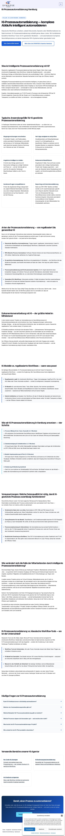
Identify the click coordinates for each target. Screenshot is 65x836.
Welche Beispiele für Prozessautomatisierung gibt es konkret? (22, 713)
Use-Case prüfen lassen (11, 43)
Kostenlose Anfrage (17, 829)
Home (4, 829)
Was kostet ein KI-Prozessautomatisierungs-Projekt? (20, 724)
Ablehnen (41, 829)
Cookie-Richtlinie (35, 833)
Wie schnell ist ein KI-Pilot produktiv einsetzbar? (18, 730)
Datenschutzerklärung (45, 833)
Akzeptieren (29, 829)
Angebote (8, 829)
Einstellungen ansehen (55, 829)
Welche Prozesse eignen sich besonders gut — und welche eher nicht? (25, 718)
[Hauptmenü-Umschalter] (60, 4)
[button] (62, 815)
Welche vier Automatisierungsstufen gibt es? (17, 707)
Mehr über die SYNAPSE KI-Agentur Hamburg (38, 43)
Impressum (53, 833)
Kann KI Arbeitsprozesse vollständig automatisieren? (20, 701)
